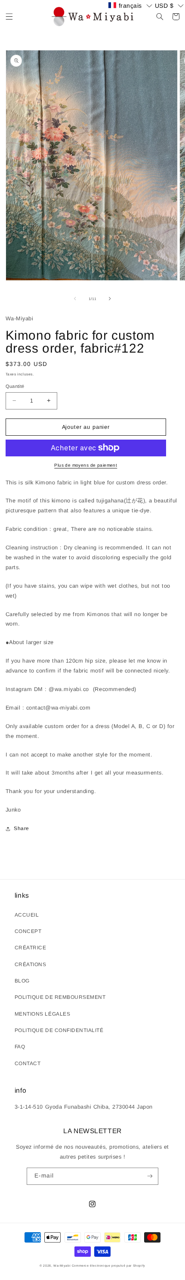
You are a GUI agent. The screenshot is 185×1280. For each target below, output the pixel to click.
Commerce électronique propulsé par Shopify (108, 1265)
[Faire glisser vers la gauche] (74, 298)
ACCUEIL (27, 915)
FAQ (20, 1047)
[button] (9, 17)
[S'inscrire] (149, 1176)
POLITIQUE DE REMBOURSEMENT (60, 997)
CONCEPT (28, 931)
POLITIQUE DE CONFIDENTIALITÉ (59, 1030)
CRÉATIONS (30, 964)
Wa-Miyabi (62, 1265)
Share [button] (21, 828)
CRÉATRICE (30, 948)
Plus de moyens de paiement (85, 465)
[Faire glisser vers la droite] (110, 298)
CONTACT (28, 1063)
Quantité (15, 386)
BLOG (22, 981)
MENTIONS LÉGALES (42, 1014)
